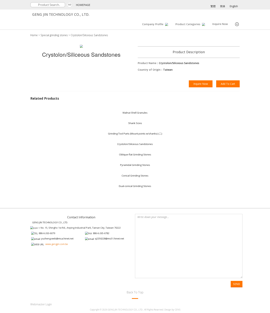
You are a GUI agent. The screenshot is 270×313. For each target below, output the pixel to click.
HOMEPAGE (83, 5)
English (234, 6)
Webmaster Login (41, 304)
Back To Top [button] (135, 292)
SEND (236, 284)
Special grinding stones (54, 35)
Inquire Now (220, 24)
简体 (222, 6)
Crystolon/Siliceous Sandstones (89, 35)
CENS (177, 309)
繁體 (213, 6)
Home (34, 35)
